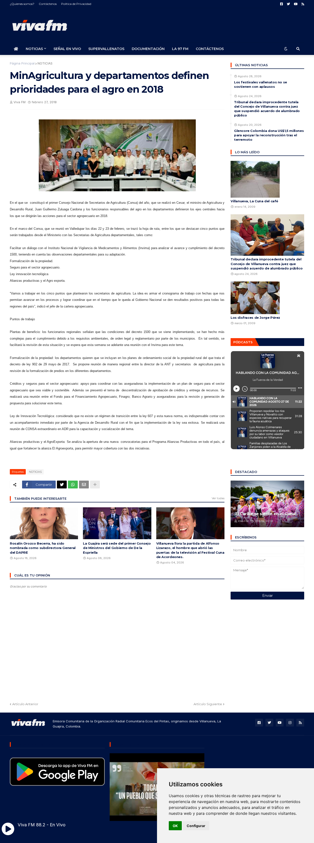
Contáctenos (48, 4)
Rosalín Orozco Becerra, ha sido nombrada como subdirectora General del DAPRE (43, 547)
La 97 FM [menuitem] (180, 49)
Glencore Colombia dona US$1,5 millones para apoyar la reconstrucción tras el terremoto (269, 135)
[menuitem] (16, 49)
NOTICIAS (45, 63)
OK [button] (175, 826)
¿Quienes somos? (22, 4)
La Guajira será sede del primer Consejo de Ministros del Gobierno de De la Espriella (117, 547)
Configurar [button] (196, 826)
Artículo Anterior (25, 704)
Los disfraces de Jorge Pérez (255, 317)
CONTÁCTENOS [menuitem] (210, 49)
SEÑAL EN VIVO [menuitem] (67, 49)
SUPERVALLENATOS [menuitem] (106, 49)
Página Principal (22, 63)
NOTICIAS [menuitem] (34, 49)
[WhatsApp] (73, 484)
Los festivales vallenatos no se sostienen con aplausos (260, 84)
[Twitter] (62, 484)
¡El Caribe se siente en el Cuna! (265, 513)
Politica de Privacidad (76, 4)
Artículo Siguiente (208, 704)
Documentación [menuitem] (148, 49)
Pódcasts (243, 342)
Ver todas (218, 498)
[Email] (84, 484)
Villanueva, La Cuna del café (254, 201)
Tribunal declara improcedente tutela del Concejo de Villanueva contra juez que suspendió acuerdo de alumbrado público (267, 108)
